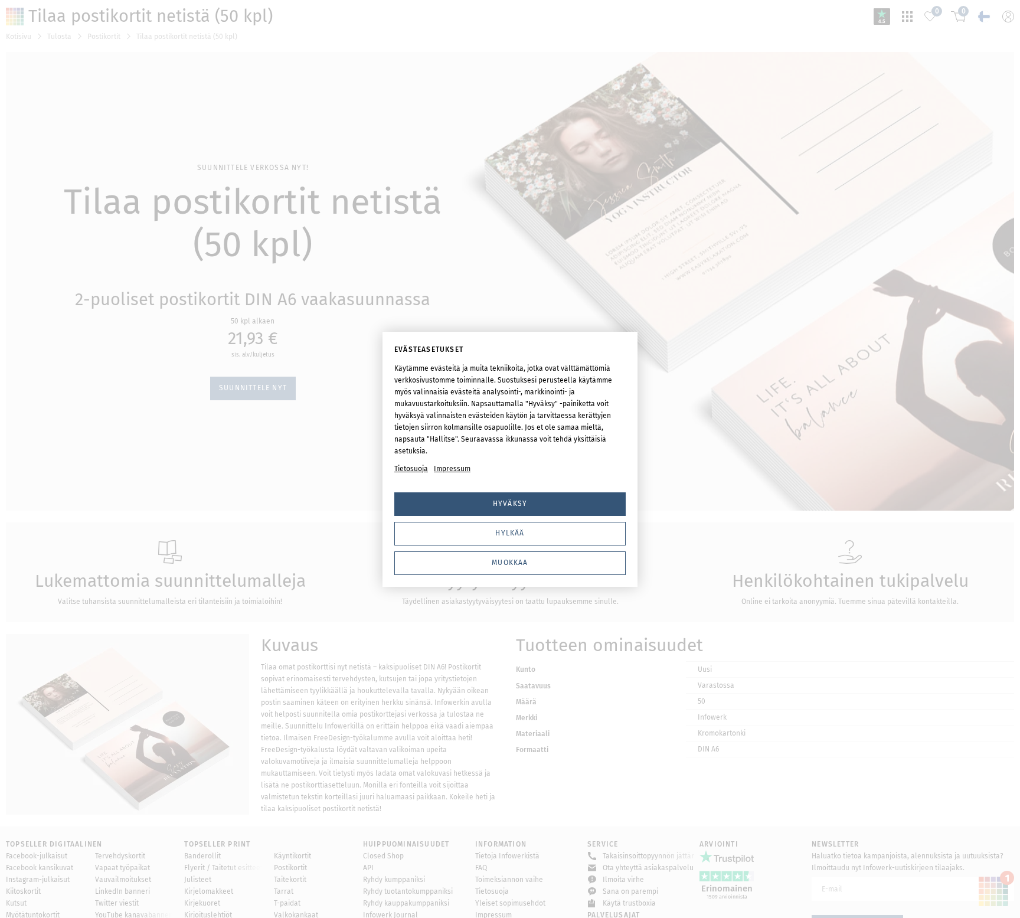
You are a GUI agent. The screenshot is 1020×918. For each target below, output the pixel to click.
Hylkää (509, 533)
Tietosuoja (411, 469)
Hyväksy (510, 503)
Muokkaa (510, 562)
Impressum (452, 469)
